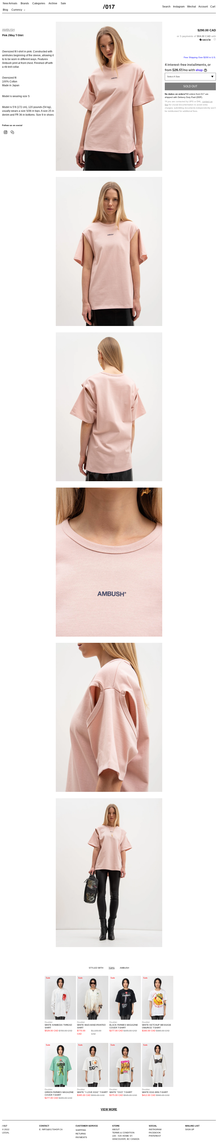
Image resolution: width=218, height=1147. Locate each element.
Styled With (96, 968)
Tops (112, 968)
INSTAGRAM (155, 1129)
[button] (190, 38)
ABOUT (116, 1129)
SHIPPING (81, 1130)
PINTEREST (155, 1136)
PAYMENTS (81, 1137)
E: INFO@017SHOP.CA (51, 1129)
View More (109, 1109)
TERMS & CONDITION (123, 1132)
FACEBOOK (155, 1132)
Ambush (8, 30)
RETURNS (81, 1134)
